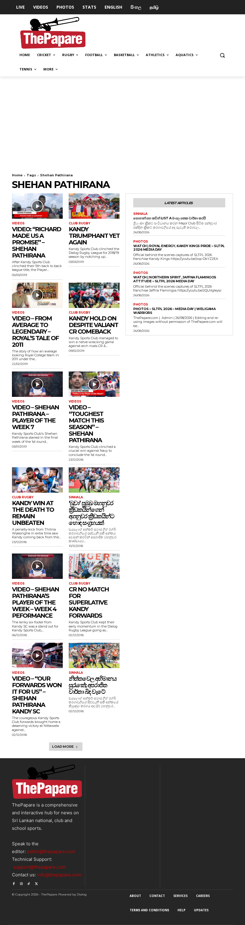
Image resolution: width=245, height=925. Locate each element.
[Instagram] (21, 882)
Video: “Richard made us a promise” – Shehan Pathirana (36, 242)
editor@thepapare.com (51, 851)
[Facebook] (13, 882)
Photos (140, 241)
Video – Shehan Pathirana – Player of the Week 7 (35, 417)
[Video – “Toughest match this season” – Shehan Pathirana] (94, 384)
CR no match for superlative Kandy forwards (89, 602)
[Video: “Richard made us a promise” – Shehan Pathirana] (37, 206)
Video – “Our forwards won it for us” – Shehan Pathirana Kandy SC (37, 695)
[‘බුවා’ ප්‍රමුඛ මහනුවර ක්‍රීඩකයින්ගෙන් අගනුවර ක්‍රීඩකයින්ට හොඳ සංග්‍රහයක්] (94, 480)
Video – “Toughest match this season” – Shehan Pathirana (86, 424)
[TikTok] (29, 882)
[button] (222, 55)
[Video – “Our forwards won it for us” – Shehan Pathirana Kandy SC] (37, 655)
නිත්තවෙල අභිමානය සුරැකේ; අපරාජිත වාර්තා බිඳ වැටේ (92, 685)
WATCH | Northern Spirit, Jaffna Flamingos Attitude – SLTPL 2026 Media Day (174, 279)
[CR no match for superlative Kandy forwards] (94, 566)
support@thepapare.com (39, 867)
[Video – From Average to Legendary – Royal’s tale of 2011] (37, 295)
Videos (18, 223)
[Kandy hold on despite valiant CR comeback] (94, 295)
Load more (63, 746)
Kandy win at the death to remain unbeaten (33, 513)
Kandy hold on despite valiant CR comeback (93, 325)
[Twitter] (36, 882)
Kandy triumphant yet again (94, 236)
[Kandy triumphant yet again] (94, 206)
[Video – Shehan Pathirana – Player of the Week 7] (37, 384)
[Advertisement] (122, 121)
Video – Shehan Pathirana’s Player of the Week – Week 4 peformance (35, 602)
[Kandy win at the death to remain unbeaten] (37, 480)
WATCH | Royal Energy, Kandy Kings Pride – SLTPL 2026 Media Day (179, 248)
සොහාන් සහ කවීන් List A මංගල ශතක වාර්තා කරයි (169, 218)
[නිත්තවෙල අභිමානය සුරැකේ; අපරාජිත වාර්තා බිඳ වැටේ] (94, 655)
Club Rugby (79, 223)
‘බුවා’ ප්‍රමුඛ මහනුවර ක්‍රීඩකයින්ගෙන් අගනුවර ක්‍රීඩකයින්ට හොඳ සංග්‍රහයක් (91, 513)
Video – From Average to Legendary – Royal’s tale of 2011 (35, 331)
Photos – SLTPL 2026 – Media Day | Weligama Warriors (174, 311)
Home (17, 175)
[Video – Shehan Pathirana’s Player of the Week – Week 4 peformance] (37, 566)
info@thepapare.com (59, 875)
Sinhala (76, 497)
